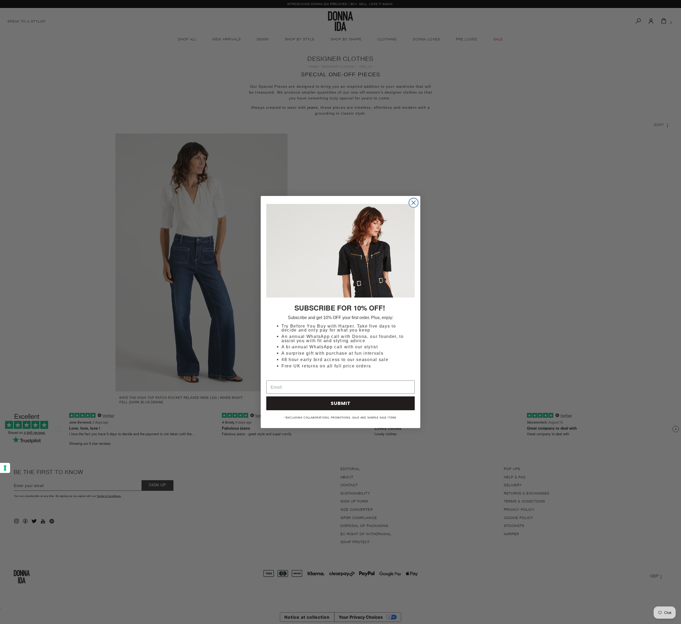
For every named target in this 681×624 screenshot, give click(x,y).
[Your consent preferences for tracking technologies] (5, 468)
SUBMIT (341, 403)
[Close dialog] (413, 202)
